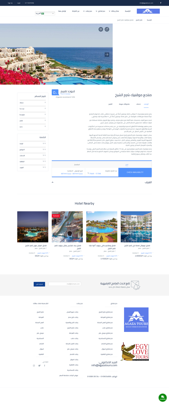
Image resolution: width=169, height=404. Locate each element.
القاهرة (41, 354)
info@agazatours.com (146, 3)
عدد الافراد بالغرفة (111, 171)
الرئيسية (127, 11)
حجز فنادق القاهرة (107, 354)
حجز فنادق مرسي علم (106, 333)
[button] (107, 79)
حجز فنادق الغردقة (107, 317)
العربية (38, 13)
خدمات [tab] (138, 104)
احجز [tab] (127, 164)
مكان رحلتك (115, 11)
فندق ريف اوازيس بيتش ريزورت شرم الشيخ (67, 247)
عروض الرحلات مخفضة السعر (68, 375)
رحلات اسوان (74, 359)
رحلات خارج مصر (73, 317)
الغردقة (41, 317)
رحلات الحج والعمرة (72, 322)
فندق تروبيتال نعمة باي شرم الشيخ (137, 245)
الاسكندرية (40, 338)
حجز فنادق (101, 11)
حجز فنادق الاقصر (107, 343)
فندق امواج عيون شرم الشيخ (36, 245)
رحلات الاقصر (74, 354)
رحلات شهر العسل (72, 312)
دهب (42, 328)
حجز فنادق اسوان (107, 349)
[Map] (141, 54)
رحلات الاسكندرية (72, 370)
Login (18, 3)
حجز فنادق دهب (107, 328)
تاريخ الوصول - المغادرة (75, 171)
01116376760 (29, 3)
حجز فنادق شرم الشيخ (106, 312)
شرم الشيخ (139, 20)
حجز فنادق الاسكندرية (106, 338)
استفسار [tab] (77, 164)
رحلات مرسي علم (72, 349)
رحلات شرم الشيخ (72, 328)
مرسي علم (40, 333)
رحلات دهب (74, 338)
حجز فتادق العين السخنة (105, 322)
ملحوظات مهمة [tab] (124, 104)
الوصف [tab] (146, 104)
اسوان (42, 349)
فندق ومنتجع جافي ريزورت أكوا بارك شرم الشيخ (102, 247)
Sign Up (10, 3)
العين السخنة (39, 322)
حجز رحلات (89, 11)
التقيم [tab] (110, 104)
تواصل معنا (62, 11)
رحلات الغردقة (73, 333)
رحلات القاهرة (73, 365)
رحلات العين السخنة (72, 343)
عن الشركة (75, 11)
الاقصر (41, 343)
